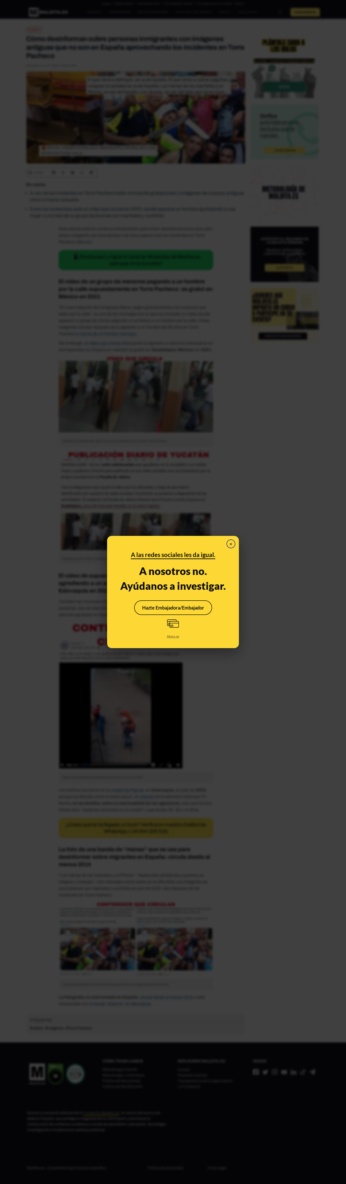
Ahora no (173, 636)
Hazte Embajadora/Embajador (173, 607)
